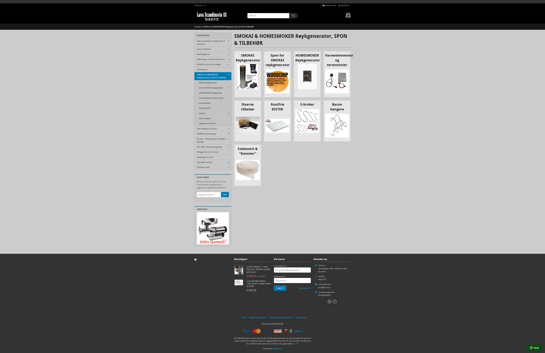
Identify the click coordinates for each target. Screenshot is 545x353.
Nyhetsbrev (300, 317)
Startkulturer (202, 69)
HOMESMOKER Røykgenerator (210, 93)
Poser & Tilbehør (204, 49)
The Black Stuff (203, 167)
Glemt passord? (305, 288)
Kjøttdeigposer (203, 54)
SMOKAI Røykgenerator (208, 83)
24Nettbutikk (277, 348)
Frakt (243, 317)
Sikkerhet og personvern (281, 317)
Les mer (296, 344)
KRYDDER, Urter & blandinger (209, 64)
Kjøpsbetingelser (257, 317)
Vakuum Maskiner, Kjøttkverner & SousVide (211, 42)
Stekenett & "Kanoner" (207, 123)
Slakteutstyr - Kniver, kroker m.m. (211, 59)
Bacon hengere (204, 118)
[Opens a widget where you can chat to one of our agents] (534, 348)
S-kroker (202, 113)
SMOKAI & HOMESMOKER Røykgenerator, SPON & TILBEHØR (211, 76)
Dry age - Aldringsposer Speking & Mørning (211, 140)
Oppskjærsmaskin (204, 162)
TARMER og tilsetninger (206, 133)
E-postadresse (280, 266)
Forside (197, 26)
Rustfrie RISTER (205, 108)
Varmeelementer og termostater (211, 98)
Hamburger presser (205, 157)
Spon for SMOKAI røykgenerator (211, 88)
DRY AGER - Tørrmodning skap (209, 147)
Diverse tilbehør (205, 103)
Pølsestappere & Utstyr (207, 128)
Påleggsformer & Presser (208, 152)
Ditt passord (279, 276)
